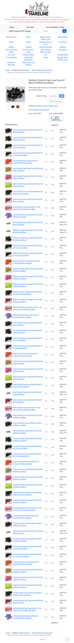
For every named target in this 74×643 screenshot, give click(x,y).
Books (11, 42)
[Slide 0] (13, 106)
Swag (46, 57)
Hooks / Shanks (28, 55)
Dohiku (11, 47)
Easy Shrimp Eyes (45, 47)
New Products (11, 37)
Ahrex (28, 37)
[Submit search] (64, 31)
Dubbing (28, 47)
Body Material (63, 37)
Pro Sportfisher (11, 57)
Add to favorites (56, 101)
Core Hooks (62, 42)
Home (7, 70)
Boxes (28, 42)
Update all (54, 125)
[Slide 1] (17, 106)
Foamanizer (62, 50)
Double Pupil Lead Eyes (44, 70)
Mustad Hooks (62, 55)
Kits (45, 55)
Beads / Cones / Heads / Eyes (47, 106)
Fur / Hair (11, 55)
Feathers (63, 47)
